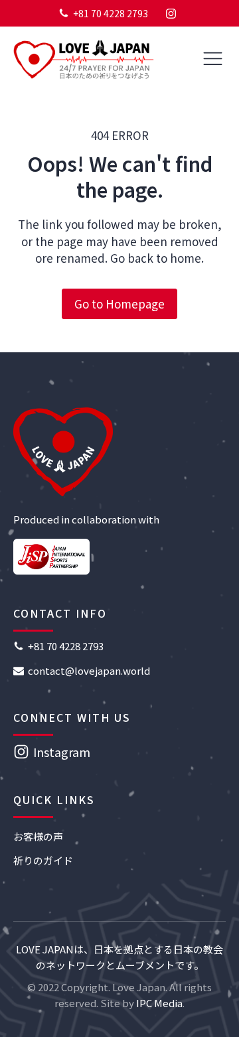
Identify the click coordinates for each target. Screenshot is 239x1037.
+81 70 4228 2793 (110, 13)
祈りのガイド (43, 860)
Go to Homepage (119, 303)
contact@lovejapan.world (89, 670)
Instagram (61, 751)
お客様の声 (38, 836)
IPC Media (159, 1003)
